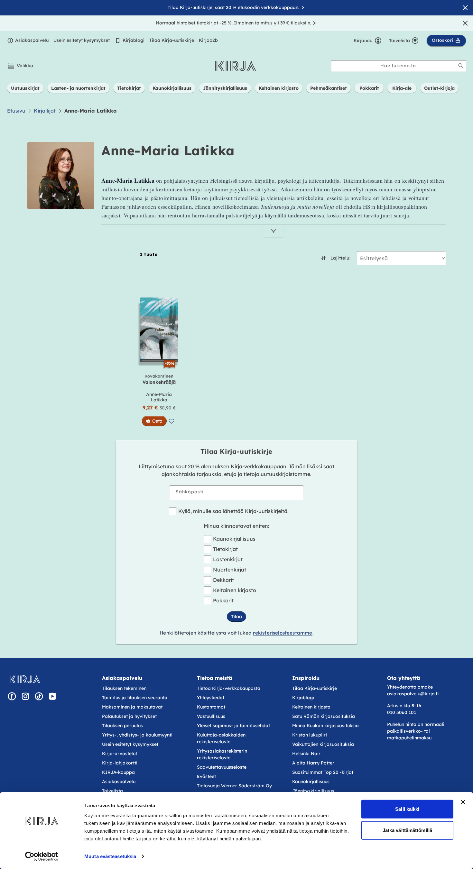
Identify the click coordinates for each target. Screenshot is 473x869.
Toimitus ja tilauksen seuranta (134, 697)
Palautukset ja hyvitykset (129, 716)
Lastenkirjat (228, 559)
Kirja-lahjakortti (119, 763)
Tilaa (236, 616)
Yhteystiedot (210, 697)
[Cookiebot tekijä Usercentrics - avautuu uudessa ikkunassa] (42, 856)
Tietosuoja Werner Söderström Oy (234, 786)
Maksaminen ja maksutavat (132, 707)
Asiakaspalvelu (32, 40)
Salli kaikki (407, 809)
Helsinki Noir (306, 753)
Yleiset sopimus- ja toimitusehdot (233, 725)
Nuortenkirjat (229, 569)
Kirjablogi (133, 40)
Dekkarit (223, 580)
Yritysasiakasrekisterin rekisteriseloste (222, 754)
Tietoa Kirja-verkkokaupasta (228, 688)
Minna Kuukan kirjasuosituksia (325, 725)
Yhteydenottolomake (410, 687)
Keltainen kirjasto (234, 590)
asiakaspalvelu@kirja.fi (413, 694)
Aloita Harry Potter (313, 763)
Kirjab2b (208, 40)
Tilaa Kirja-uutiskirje (171, 40)
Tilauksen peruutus (122, 725)
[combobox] (398, 65)
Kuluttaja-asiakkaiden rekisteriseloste (221, 738)
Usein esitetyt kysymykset (81, 40)
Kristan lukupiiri (309, 735)
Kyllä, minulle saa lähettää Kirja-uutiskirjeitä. (233, 511)
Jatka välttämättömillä (407, 830)
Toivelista (112, 791)
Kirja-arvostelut (119, 753)
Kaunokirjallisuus (234, 538)
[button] (20, 66)
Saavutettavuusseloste (221, 767)
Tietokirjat (225, 549)
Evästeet (206, 776)
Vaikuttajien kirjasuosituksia (323, 744)
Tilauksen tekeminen (124, 688)
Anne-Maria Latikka (159, 397)
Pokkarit (223, 600)
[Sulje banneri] (463, 802)
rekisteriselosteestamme (282, 633)
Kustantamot (211, 707)
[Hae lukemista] (460, 65)
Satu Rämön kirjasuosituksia (323, 716)
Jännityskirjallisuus (313, 791)
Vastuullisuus (211, 716)
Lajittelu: (340, 258)
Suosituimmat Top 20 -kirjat (322, 772)
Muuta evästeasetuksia (110, 856)
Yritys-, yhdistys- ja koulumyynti (137, 735)
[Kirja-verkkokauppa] (24, 679)
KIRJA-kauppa (118, 772)
